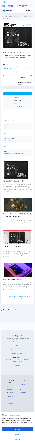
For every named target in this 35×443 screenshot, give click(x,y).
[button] (22, 25)
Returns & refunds (17, 107)
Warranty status (22, 392)
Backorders (10, 386)
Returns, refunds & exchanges (10, 395)
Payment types (17, 103)
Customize (17, 434)
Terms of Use (10, 403)
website (21, 296)
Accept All (17, 429)
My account (22, 384)
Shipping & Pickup (10, 392)
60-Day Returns (3, 6)
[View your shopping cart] (26, 11)
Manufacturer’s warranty (11, 6)
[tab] (17, 93)
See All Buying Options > (27, 2)
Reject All (17, 439)
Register (22, 390)
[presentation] (3, 38)
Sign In (22, 387)
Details (17, 94)
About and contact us (10, 399)
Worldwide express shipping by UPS (23, 6)
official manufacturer (15, 296)
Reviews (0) (18, 97)
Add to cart (7, 68)
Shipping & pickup (17, 100)
